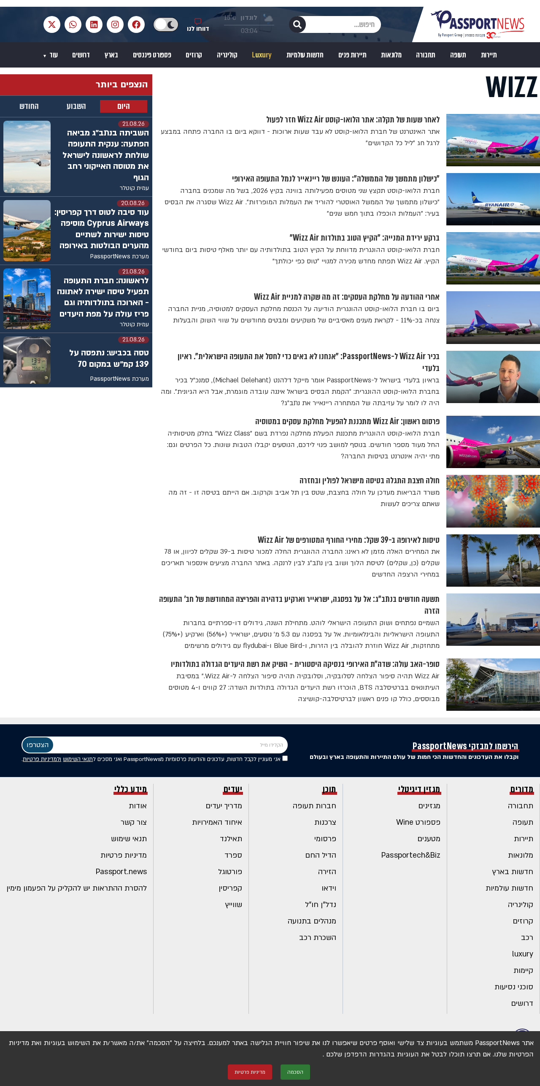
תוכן (329, 789)
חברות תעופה (314, 806)
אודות (138, 806)
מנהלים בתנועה (312, 921)
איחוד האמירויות (217, 822)
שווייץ (233, 905)
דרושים (81, 55)
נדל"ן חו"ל (320, 905)
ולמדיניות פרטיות (42, 759)
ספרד (233, 855)
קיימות (523, 970)
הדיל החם (320, 855)
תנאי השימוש (78, 759)
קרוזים (194, 55)
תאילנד (231, 839)
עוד (52, 55)
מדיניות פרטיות (123, 855)
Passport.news (121, 872)
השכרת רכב (317, 937)
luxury (522, 954)
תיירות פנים (352, 55)
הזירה (327, 872)
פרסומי (325, 839)
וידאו (328, 888)
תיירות (489, 55)
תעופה (458, 55)
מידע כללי (130, 789)
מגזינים (429, 806)
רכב (527, 937)
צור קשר (134, 822)
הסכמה (295, 1072)
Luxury (262, 55)
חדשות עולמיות (305, 55)
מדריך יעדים (223, 806)
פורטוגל (230, 872)
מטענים (428, 839)
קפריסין (230, 888)
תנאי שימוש (129, 839)
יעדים (233, 789)
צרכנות (325, 822)
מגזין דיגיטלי (419, 789)
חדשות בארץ (512, 872)
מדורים (521, 789)
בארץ (111, 55)
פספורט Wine (418, 822)
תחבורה (425, 55)
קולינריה (227, 55)
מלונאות (391, 55)
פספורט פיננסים (152, 55)
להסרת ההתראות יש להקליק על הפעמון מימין (76, 888)
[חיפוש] (297, 24)
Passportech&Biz (410, 855)
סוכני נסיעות (513, 987)
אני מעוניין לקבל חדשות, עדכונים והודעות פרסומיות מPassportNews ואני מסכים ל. (152, 759)
